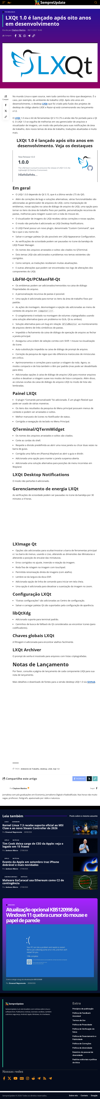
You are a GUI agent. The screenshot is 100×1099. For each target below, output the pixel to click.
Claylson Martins (18, 30)
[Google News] (21, 1078)
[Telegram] (39, 1078)
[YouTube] (15, 1078)
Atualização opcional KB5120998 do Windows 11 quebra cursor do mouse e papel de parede (46, 915)
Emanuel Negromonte (17, 983)
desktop (43, 769)
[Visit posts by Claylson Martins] (5, 788)
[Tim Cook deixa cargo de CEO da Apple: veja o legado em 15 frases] (85, 845)
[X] (9, 1078)
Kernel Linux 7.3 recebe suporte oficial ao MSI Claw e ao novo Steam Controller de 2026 (32, 826)
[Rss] (44, 1078)
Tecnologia (10, 12)
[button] (4, 2)
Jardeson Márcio (11, 850)
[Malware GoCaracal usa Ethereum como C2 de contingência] (85, 882)
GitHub (91, 681)
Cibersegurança (11, 876)
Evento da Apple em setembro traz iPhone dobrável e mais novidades (30, 863)
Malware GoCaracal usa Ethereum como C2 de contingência (33, 881)
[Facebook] (97, 788)
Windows (11, 905)
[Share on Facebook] (15, 36)
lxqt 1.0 (56, 769)
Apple (7, 840)
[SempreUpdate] (50, 2)
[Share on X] (20, 36)
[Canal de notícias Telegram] (50, 1078)
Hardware (16, 821)
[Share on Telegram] (29, 36)
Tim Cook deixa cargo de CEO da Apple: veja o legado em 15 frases (32, 845)
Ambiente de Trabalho (30, 769)
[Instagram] (27, 1078)
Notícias (16, 840)
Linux (7, 821)
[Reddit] (33, 1078)
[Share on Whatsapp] (24, 36)
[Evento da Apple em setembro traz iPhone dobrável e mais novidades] (85, 864)
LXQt (45, 103)
